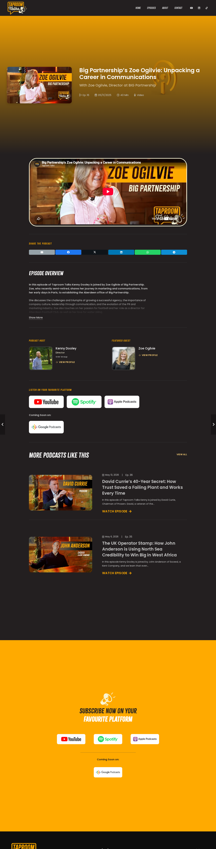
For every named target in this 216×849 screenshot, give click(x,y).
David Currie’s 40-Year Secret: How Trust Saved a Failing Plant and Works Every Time (142, 487)
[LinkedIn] (199, 7)
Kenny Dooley (66, 348)
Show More (36, 317)
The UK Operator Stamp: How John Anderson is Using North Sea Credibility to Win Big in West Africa (139, 549)
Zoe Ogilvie (147, 348)
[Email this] (42, 252)
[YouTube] (191, 7)
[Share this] (68, 252)
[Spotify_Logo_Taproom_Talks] (84, 402)
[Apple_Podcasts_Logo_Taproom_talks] (122, 402)
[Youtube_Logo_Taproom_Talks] (46, 402)
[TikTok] (206, 7)
